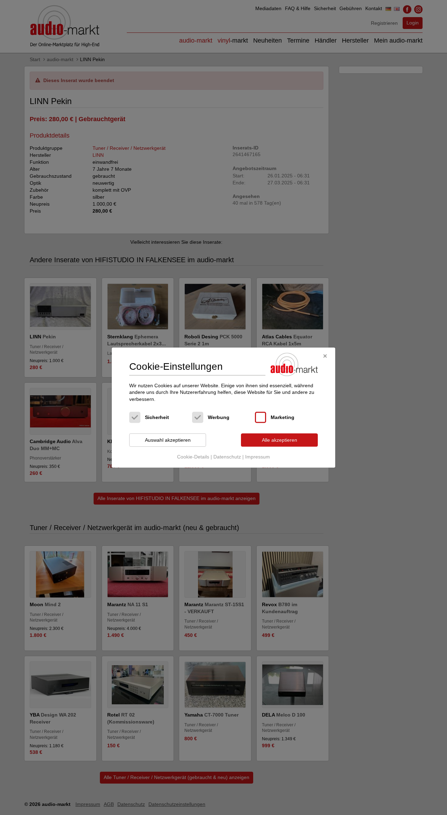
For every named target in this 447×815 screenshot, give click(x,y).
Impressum (257, 457)
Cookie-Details (193, 457)
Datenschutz (227, 457)
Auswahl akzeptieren (168, 440)
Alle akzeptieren (279, 440)
